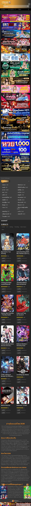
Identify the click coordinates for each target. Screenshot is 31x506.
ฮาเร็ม (21, 211)
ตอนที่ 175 (19, 260)
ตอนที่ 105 (3, 381)
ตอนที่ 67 (3, 319)
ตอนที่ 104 (3, 383)
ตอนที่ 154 (19, 289)
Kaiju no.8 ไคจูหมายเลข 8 (21, 314)
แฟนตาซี (21, 214)
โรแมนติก (6, 216)
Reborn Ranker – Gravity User (22, 345)
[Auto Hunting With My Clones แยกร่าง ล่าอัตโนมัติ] (23, 242)
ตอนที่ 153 (19, 291)
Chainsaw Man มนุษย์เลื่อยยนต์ (6, 283)
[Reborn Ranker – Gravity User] (23, 334)
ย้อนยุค (5, 205)
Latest (3, 227)
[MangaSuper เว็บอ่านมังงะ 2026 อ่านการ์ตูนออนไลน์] (6, 3)
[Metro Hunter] (7, 395)
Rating (11, 227)
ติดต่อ (20, 9)
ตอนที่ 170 (3, 258)
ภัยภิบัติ (5, 200)
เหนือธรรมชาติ (6, 214)
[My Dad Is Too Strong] (7, 242)
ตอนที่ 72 (19, 379)
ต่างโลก (21, 192)
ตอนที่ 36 (19, 350)
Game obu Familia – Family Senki (7, 314)
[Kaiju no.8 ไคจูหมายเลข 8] (23, 303)
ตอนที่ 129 (19, 319)
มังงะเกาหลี (22, 202)
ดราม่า (5, 190)
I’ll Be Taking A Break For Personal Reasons (7, 376)
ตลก (4, 192)
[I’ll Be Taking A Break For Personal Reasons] (7, 364)
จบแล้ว (4, 187)
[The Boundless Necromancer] (23, 272)
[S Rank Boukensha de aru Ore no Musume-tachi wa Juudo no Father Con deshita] (7, 334)
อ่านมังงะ (3, 9)
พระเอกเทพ (22, 197)
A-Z (7, 227)
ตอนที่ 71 (18, 382)
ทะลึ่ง (4, 195)
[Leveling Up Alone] (23, 364)
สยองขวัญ (5, 211)
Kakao (5, 185)
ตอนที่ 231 (3, 291)
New (3, 229)
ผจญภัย (21, 195)
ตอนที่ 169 (3, 260)
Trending (16, 227)
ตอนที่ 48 (3, 353)
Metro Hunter (5, 405)
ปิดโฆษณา (16, 500)
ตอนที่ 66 (3, 322)
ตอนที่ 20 (3, 410)
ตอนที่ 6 (18, 410)
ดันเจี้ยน (21, 190)
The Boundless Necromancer (22, 283)
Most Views (23, 227)
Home (2, 178)
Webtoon (21, 185)
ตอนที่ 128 (19, 322)
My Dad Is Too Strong (6, 252)
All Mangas (7, 178)
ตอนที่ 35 (19, 353)
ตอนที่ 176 (19, 258)
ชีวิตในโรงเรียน (23, 187)
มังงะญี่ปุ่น (6, 202)
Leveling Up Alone (23, 375)
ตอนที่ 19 (3, 412)
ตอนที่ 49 (3, 350)
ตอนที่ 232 (4, 289)
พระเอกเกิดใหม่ (7, 197)
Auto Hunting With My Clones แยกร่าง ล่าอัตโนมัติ (23, 253)
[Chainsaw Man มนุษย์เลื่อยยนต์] (7, 272)
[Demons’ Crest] (23, 395)
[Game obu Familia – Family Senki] (7, 303)
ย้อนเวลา (21, 205)
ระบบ (4, 207)
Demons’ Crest (22, 405)
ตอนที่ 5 (18, 412)
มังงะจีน (21, 200)
